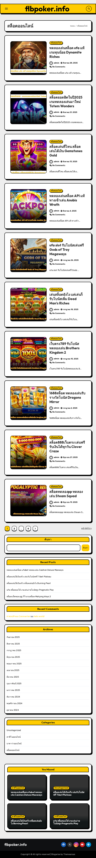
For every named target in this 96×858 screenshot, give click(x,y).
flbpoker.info (47, 8)
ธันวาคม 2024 (13, 697)
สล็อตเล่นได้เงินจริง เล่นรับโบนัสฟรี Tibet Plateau (29, 576)
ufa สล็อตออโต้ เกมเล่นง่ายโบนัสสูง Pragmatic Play (30, 590)
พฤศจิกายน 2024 (14, 703)
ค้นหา (47, 539)
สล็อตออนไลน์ (56, 43)
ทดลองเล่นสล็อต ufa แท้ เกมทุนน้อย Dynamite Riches (66, 52)
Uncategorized (14, 730)
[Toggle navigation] (6, 8)
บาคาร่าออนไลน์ (14, 743)
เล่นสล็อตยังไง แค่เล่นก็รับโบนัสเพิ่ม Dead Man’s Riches (66, 298)
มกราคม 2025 (13, 690)
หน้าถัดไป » (86, 528)
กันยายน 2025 (13, 637)
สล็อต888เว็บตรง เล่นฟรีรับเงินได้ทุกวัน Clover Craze (67, 446)
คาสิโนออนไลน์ (14, 737)
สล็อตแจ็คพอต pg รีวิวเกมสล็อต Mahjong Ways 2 (29, 596)
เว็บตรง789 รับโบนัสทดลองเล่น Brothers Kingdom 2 (64, 348)
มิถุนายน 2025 (13, 657)
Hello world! (39, 616)
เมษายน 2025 (13, 670)
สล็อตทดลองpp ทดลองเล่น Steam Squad (66, 493)
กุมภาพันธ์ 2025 (14, 683)
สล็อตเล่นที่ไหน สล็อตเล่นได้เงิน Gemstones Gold (65, 150)
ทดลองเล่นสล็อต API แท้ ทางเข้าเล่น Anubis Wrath (67, 200)
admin (56, 63)
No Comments (58, 67)
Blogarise (55, 854)
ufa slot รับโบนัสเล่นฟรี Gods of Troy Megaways (66, 249)
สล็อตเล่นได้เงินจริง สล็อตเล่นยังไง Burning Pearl (29, 583)
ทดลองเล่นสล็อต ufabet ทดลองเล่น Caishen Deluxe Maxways (35, 570)
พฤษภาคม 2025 (14, 663)
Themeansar (69, 854)
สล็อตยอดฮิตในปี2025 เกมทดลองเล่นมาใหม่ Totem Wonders (66, 101)
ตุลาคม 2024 (13, 710)
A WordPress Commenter (18, 616)
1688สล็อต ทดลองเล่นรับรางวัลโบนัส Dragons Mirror (67, 397)
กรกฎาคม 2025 (14, 650)
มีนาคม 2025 (13, 677)
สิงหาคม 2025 (13, 644)
